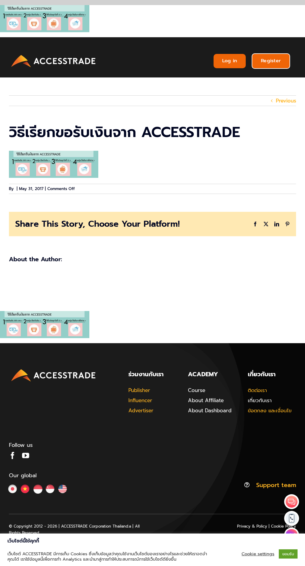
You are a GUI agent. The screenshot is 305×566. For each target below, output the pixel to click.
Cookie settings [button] (258, 553)
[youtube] (25, 455)
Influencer (140, 400)
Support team (276, 485)
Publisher (139, 390)
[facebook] (12, 455)
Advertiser (140, 410)
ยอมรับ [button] (288, 554)
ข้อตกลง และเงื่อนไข (270, 410)
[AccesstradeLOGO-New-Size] (53, 55)
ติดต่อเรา (257, 390)
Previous (286, 101)
